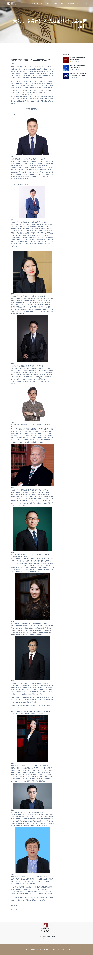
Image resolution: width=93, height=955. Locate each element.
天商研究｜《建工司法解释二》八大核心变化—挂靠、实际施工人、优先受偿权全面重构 (78, 75)
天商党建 (70, 3)
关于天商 (39, 3)
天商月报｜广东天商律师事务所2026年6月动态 (77, 66)
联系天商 (78, 3)
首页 (33, 3)
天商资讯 (61, 3)
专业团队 (54, 3)
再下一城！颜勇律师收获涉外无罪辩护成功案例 (77, 58)
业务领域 (47, 3)
